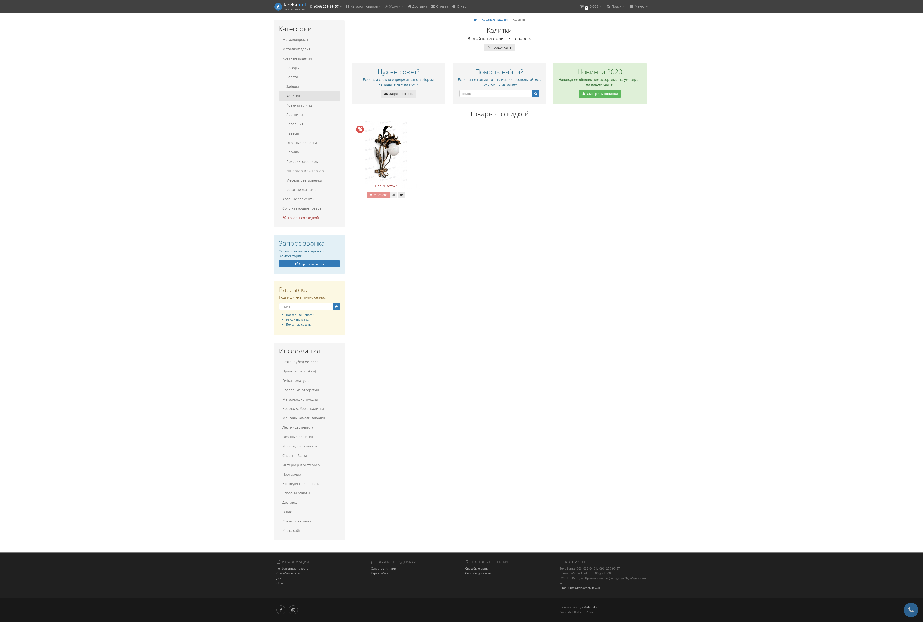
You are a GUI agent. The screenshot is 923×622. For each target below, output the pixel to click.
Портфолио (291, 474)
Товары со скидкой (303, 217)
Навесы (292, 133)
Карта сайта (292, 530)
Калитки (293, 96)
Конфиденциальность (300, 483)
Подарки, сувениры (302, 161)
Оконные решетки (301, 142)
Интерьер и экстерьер (305, 171)
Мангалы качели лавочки (303, 418)
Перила (292, 152)
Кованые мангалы (301, 189)
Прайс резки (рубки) (299, 371)
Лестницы (294, 114)
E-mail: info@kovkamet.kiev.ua (580, 588)
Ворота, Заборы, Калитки (303, 408)
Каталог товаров (364, 6)
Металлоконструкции (300, 399)
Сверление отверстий (300, 390)
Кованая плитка (299, 105)
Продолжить (501, 47)
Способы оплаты (296, 493)
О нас (461, 6)
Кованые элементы (298, 199)
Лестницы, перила (297, 427)
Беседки (293, 67)
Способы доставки (478, 573)
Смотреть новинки (602, 93)
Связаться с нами (297, 521)
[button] (590, 6)
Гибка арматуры (295, 380)
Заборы (292, 86)
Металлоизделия (296, 49)
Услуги (394, 6)
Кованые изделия (297, 58)
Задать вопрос (400, 93)
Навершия (295, 124)
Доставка (419, 6)
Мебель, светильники (304, 180)
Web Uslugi (591, 607)
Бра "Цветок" (386, 186)
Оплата (441, 6)
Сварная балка (294, 455)
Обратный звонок (311, 264)
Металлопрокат (295, 39)
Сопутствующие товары (302, 208)
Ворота (292, 77)
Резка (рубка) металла (300, 361)
